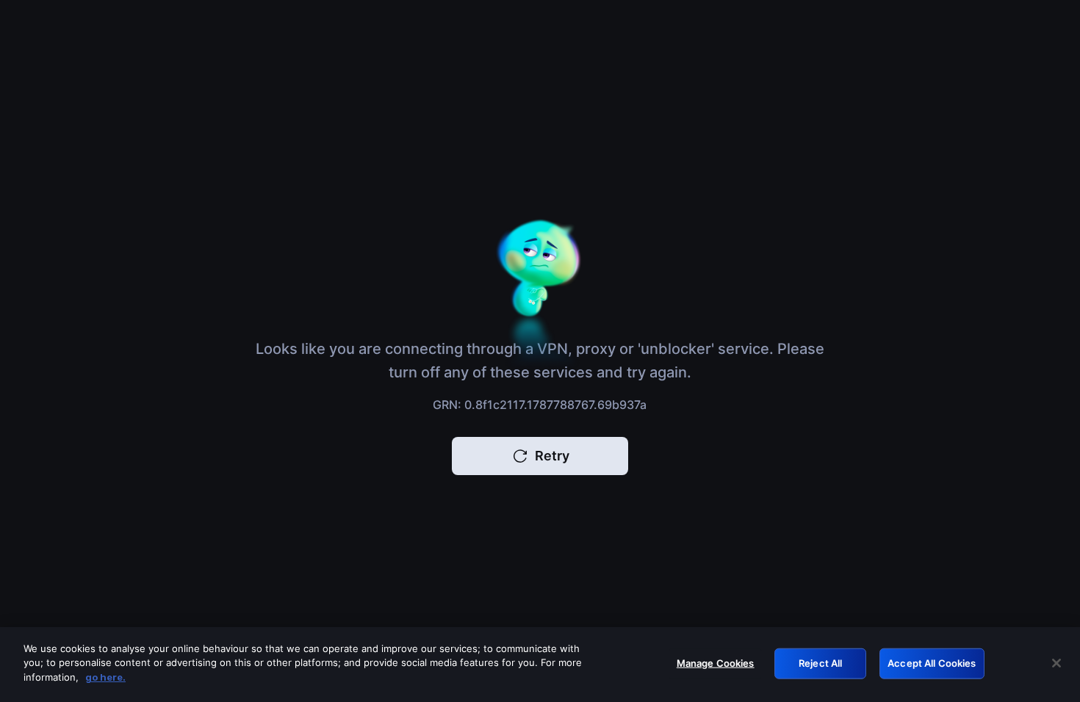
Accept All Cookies (932, 663)
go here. (105, 677)
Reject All (820, 663)
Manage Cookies (716, 663)
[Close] (1056, 663)
